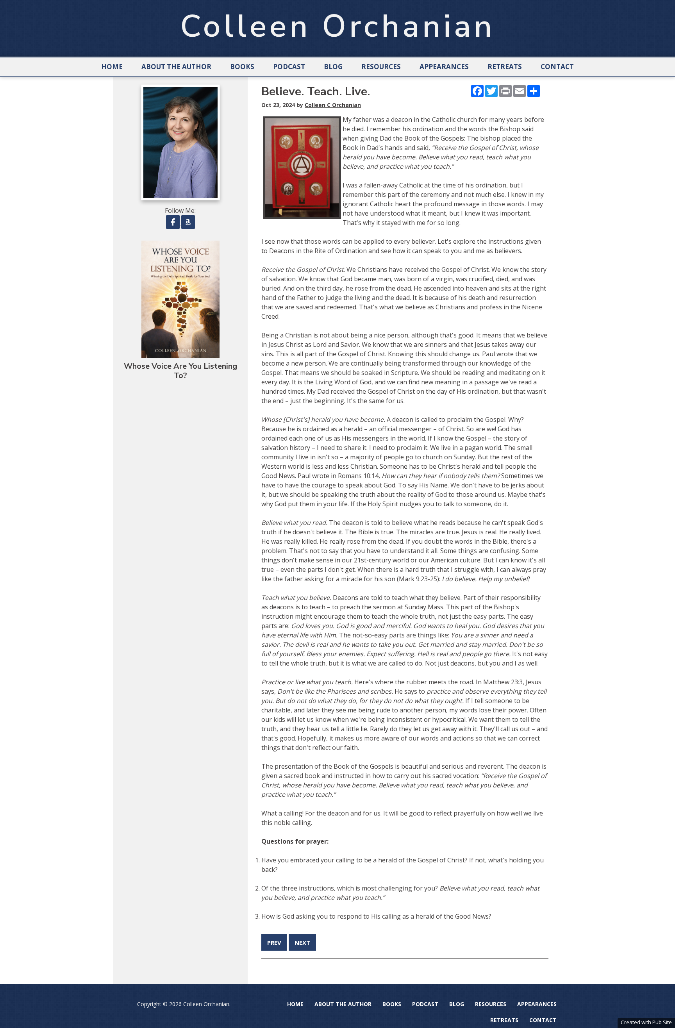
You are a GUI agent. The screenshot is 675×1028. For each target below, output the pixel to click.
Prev (274, 942)
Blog (333, 66)
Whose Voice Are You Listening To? (180, 371)
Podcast (289, 66)
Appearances (444, 66)
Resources (381, 66)
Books (242, 66)
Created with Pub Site (646, 1022)
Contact (557, 66)
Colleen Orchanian (337, 26)
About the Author (176, 66)
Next (302, 942)
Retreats (505, 66)
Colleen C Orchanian (333, 105)
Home (112, 66)
